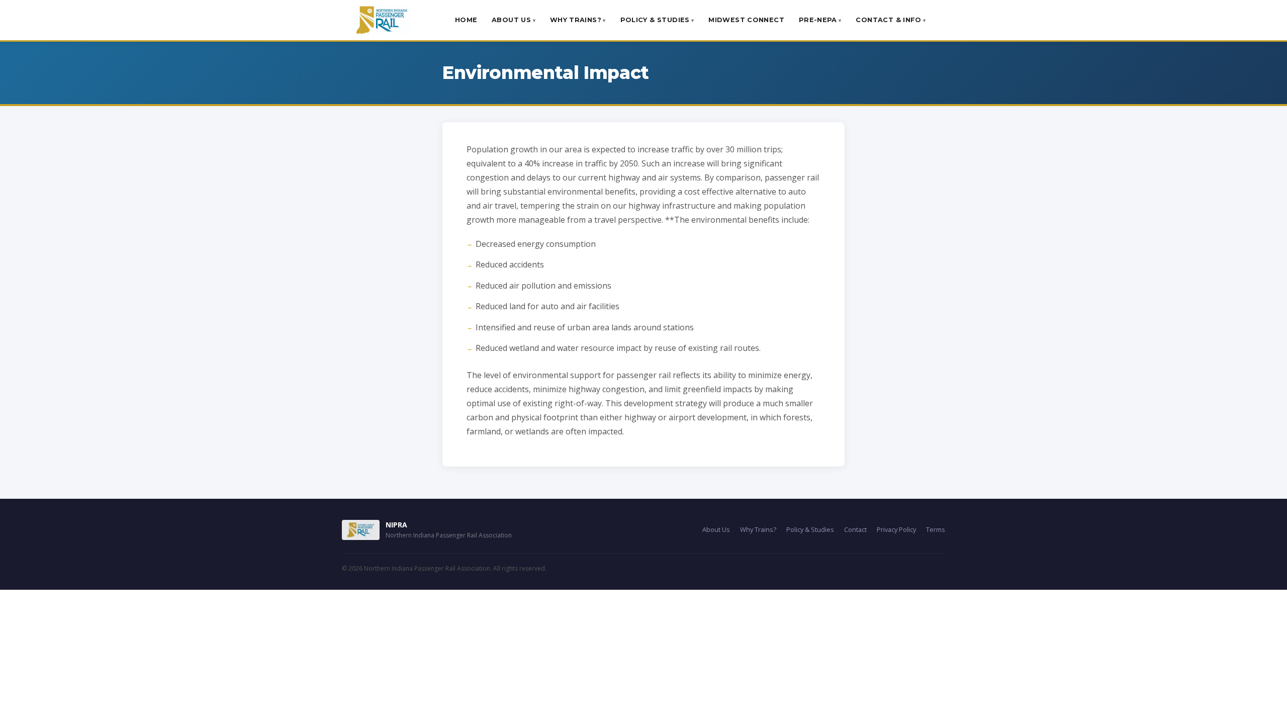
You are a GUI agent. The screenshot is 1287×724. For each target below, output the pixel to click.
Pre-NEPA (818, 20)
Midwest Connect (746, 20)
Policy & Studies (655, 20)
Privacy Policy (896, 529)
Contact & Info (888, 20)
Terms (935, 529)
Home (466, 20)
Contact (855, 529)
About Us (511, 20)
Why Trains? (575, 20)
